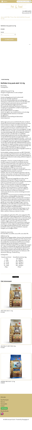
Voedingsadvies (4, 87)
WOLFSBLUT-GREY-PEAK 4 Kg (8, 346)
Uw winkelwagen (26, 11)
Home (2, 17)
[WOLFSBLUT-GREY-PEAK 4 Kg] (16, 331)
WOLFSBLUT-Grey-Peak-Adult (12, 17)
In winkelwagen (9, 39)
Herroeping (4, 408)
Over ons (3, 402)
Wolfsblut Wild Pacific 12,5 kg (8, 381)
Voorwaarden (4, 404)
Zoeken (30, 1)
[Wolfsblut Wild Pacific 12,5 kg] (16, 367)
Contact (2, 406)
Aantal (2, 32)
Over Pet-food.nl (4, 400)
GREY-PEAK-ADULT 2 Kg (7, 310)
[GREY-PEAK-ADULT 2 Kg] (16, 296)
